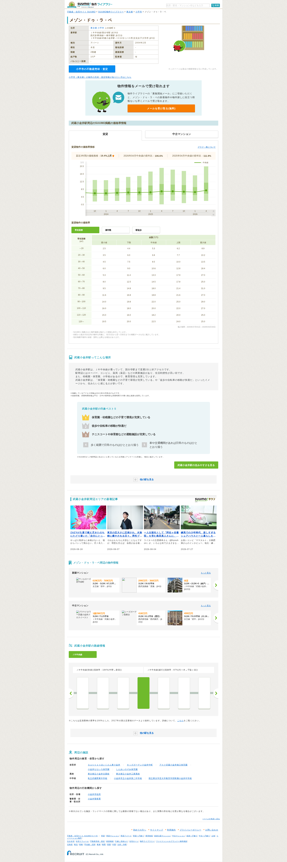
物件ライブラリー (147, 841)
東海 (98, 844)
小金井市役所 (94, 794)
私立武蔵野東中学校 (97, 778)
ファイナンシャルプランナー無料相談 (171, 841)
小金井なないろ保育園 (98, 769)
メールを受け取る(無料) (161, 108)
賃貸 (103, 836)
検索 (217, 5)
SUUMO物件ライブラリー (111, 12)
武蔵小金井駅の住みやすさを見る (196, 465)
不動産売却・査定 (97, 841)
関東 (81, 844)
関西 (104, 844)
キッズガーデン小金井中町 (140, 765)
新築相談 (110, 841)
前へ (71, 693)
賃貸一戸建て (138, 836)
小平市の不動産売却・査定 (92, 69)
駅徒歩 (139, 230)
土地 (213, 836)
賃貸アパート (126, 836)
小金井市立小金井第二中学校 (128, 778)
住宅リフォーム (82, 841)
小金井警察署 (94, 799)
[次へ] (215, 585)
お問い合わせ (211, 830)
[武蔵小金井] (143, 693)
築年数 (108, 230)
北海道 (70, 844)
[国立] (204, 693)
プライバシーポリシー (190, 830)
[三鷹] (83, 693)
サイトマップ (156, 830)
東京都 (129, 12)
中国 (114, 844)
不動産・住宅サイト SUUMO (81, 12)
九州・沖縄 (122, 844)
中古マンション (178, 836)
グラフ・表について (207, 147)
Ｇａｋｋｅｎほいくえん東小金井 (104, 765)
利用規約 (171, 830)
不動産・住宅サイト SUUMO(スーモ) (82, 836)
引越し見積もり (121, 841)
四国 (109, 844)
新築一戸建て (192, 836)
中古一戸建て (204, 836)
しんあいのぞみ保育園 (127, 769)
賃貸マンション (112, 836)
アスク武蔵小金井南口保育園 (173, 765)
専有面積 (79, 230)
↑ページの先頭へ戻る (211, 819)
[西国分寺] (184, 693)
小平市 (139, 12)
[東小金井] (123, 693)
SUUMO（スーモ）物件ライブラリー (89, 5)
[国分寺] (164, 693)
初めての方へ (139, 830)
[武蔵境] (103, 693)
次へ (215, 693)
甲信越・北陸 (89, 844)
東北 (76, 844)
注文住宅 (70, 841)
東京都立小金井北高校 (98, 774)
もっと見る (206, 573)
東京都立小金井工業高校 (128, 774)
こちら (180, 720)
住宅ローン (134, 841)
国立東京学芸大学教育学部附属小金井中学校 (170, 778)
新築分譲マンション (162, 836)
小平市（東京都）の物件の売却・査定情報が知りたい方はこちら (100, 77)
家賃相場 (149, 836)
